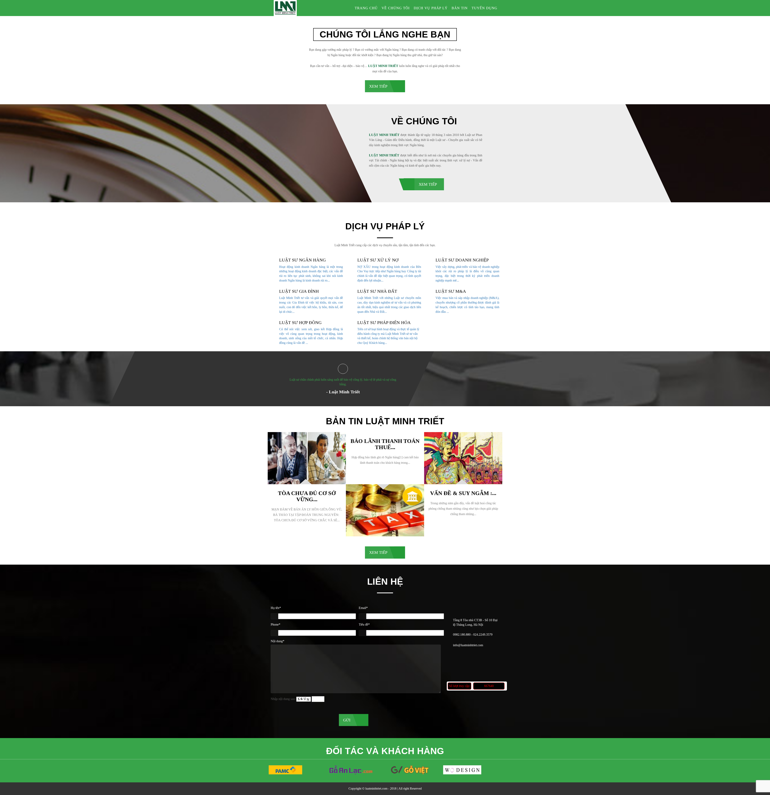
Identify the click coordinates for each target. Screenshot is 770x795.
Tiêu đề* (364, 624)
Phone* (275, 624)
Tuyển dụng (484, 8)
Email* (363, 608)
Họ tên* (276, 608)
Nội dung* (277, 641)
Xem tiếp (378, 86)
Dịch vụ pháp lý (431, 8)
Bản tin (460, 8)
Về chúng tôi (396, 8)
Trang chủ (366, 8)
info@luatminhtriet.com (468, 645)
